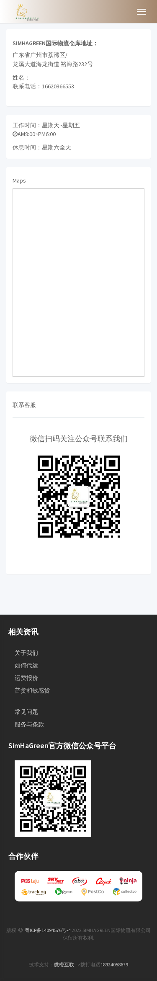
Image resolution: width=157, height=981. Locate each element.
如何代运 (26, 665)
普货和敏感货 (32, 690)
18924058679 (114, 964)
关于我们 (26, 653)
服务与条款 (29, 724)
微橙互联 (64, 964)
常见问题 (26, 712)
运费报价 (26, 678)
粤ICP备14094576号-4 (48, 930)
